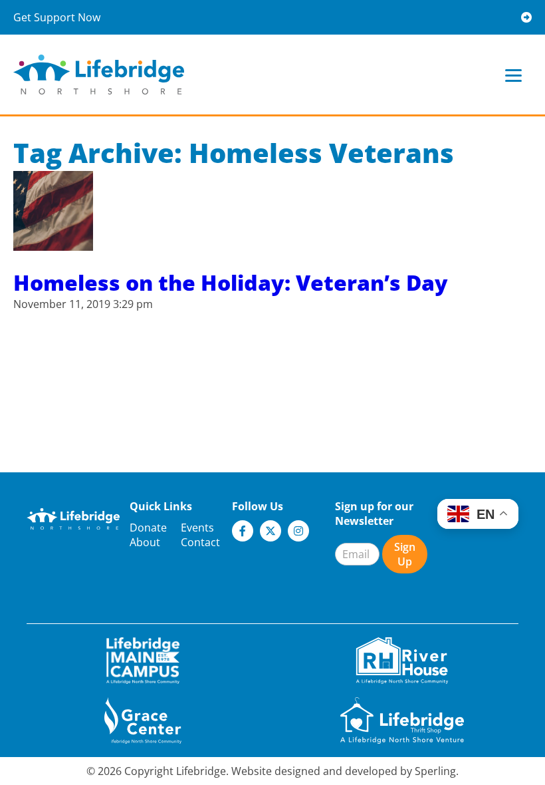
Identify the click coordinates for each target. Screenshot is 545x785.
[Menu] (513, 75)
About (145, 542)
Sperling (435, 771)
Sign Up (404, 554)
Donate (148, 527)
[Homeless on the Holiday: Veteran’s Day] (53, 243)
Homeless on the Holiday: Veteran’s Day (230, 282)
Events (197, 527)
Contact (200, 542)
